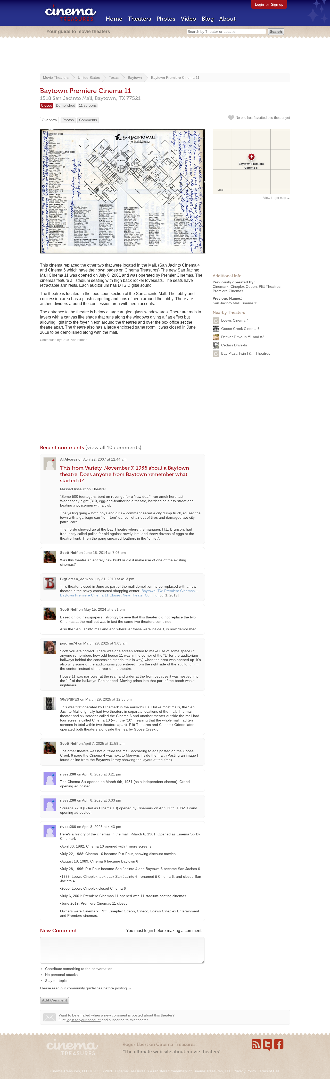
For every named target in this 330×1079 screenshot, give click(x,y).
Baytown (135, 77)
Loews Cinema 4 (235, 320)
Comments (88, 120)
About (227, 18)
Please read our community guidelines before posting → (85, 988)
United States (89, 77)
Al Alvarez (68, 459)
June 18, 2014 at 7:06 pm (105, 552)
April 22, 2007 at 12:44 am (105, 459)
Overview (49, 120)
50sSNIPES (69, 699)
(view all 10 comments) (113, 447)
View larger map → (276, 198)
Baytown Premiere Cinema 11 (175, 77)
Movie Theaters (56, 77)
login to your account (84, 1020)
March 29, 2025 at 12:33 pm (108, 699)
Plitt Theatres (269, 286)
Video (188, 18)
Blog (208, 18)
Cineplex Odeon (243, 286)
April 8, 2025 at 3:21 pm (101, 774)
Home (114, 18)
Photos (165, 18)
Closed (46, 105)
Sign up (277, 4)
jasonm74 (68, 643)
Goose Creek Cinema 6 (240, 329)
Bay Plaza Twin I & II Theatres (245, 353)
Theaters (139, 18)
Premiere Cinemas (228, 291)
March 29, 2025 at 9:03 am (105, 643)
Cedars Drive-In (234, 345)
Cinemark (220, 286)
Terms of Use (268, 1071)
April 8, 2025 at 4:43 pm (101, 827)
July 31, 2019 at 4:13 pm (114, 579)
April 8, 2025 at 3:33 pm (101, 800)
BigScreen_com (74, 579)
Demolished (65, 105)
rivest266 (68, 774)
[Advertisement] (165, 56)
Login (259, 4)
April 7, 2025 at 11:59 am (104, 743)
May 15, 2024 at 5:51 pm (104, 609)
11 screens (88, 105)
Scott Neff (69, 552)
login (148, 930)
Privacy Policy (245, 1071)
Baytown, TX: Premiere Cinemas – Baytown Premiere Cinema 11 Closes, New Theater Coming (129, 593)
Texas (114, 77)
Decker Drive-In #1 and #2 (242, 337)
